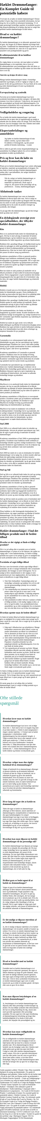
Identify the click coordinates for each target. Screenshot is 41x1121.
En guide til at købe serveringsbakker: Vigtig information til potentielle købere (19, 1107)
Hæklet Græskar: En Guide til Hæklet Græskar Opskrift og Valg (18, 1096)
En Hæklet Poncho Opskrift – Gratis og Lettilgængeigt (19, 1078)
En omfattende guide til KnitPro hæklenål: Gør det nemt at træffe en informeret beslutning (20, 1110)
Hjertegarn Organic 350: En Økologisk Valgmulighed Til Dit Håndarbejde (17, 1117)
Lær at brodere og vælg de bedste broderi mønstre (18, 1080)
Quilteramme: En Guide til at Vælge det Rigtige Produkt (20, 1083)
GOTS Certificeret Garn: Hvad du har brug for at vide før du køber (19, 1113)
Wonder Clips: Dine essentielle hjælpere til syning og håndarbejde (20, 1071)
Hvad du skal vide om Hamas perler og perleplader (19, 1076)
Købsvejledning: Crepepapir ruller (22, 1089)
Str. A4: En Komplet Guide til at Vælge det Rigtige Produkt (19, 1100)
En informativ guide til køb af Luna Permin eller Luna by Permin (20, 1098)
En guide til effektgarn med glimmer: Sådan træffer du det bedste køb (20, 1073)
